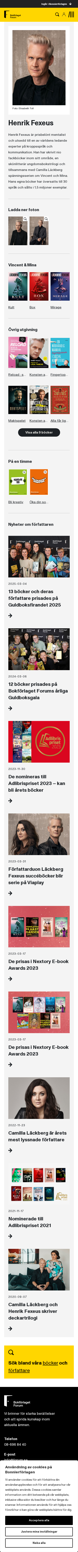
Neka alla (39, 1543)
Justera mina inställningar (39, 1532)
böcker (50, 1363)
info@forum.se (16, 1460)
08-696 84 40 (15, 1444)
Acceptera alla (39, 1520)
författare (19, 1370)
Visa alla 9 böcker (39, 432)
